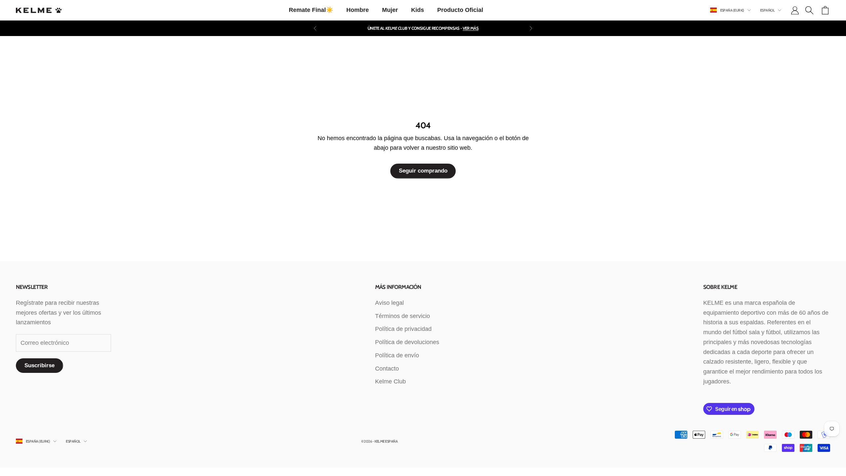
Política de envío (397, 355)
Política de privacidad (403, 329)
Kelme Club (390, 381)
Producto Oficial (460, 10)
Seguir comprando (423, 171)
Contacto (387, 368)
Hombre (357, 10)
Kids (417, 10)
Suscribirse (39, 365)
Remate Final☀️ (311, 10)
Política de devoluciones (407, 342)
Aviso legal (389, 302)
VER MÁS (471, 28)
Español (767, 10)
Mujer (390, 10)
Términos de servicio (402, 316)
